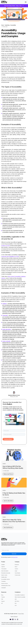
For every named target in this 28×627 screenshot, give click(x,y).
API (2, 603)
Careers (16, 568)
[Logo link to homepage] (4, 2)
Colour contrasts (6, 341)
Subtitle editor (4, 577)
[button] (25, 2)
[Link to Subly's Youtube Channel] (10, 619)
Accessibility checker (5, 579)
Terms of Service (14, 616)
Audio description (6, 329)
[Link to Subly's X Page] (15, 619)
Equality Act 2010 (5, 245)
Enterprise (17, 564)
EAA (15, 603)
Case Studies (17, 573)
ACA (16, 605)
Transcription (4, 568)
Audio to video (4, 575)
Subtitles (3, 564)
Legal (16, 570)
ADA (16, 599)
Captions (4, 303)
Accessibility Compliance (20, 595)
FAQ (2, 599)
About (16, 566)
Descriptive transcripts (5, 573)
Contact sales (17, 575)
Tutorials (3, 597)
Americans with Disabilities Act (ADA (10, 256)
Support (3, 601)
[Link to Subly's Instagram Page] (17, 619)
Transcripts (5, 315)
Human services (4, 583)
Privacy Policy (21, 613)
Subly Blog (7, 25)
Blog (2, 595)
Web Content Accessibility (20, 597)
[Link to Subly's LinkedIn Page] (13, 619)
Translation (3, 581)
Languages (3, 587)
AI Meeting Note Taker (5, 585)
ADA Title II (17, 601)
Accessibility (13, 25)
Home (2, 25)
